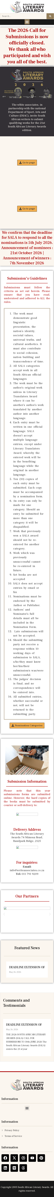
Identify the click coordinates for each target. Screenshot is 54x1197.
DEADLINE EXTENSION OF (27, 967)
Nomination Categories (27, 154)
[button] (27, 21)
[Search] (50, 16)
